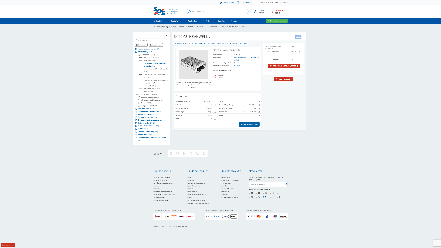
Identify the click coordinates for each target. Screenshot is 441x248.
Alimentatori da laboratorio (152, 100)
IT (265, 197)
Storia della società (159, 197)
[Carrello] (271, 11)
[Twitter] (191, 153)
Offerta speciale (226, 183)
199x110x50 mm (250, 112)
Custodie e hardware (148, 131)
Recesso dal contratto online (196, 200)
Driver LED (150, 86)
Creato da (178, 226)
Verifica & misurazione (148, 126)
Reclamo (190, 189)
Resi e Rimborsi (192, 192)
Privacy (189, 197)
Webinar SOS (225, 192)
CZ (258, 193)
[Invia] (285, 184)
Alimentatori (190, 27)
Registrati (261, 12)
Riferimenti (156, 189)
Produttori (190, 180)
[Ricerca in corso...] (189, 11)
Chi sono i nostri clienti (160, 180)
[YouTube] (177, 153)
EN (272, 193)
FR (279, 197)
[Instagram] (197, 153)
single (210, 112)
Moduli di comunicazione (149, 49)
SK (251, 193)
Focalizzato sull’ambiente (161, 200)
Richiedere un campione (277, 21)
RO (251, 197)
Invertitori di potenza (150, 97)
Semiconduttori (146, 108)
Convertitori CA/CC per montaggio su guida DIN (156, 81)
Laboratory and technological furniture (152, 138)
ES (272, 197)
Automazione (145, 134)
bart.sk (185, 226)
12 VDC (209, 108)
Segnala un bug (7, 245)
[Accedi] (255, 12)
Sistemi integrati (146, 114)
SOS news (224, 195)
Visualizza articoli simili (249, 124)
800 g (210, 115)
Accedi (261, 10)
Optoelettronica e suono (149, 111)
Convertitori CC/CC (149, 94)
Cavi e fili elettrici (146, 123)
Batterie (146, 103)
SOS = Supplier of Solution (161, 177)
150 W (210, 105)
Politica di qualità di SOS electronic (164, 195)
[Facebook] (171, 153)
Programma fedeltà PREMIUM (196, 195)
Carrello (278, 10)
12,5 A (254, 108)
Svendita (224, 186)
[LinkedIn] (184, 153)
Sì (211, 119)
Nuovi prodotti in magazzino (230, 180)
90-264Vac (252, 105)
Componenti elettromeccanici (151, 120)
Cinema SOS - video (227, 189)
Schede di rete (150, 60)
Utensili (143, 129)
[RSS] (204, 153)
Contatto (156, 186)
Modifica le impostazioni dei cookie (198, 203)
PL (258, 197)
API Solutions (225, 177)
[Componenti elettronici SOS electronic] (166, 11)
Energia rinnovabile (149, 106)
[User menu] (265, 10)
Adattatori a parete (152, 57)
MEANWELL (238, 66)
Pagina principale (171, 27)
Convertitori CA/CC (202, 27)
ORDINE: (276, 59)
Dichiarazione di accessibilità (230, 197)
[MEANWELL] (298, 36)
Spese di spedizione (193, 186)
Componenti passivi (147, 117)
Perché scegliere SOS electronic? (163, 183)
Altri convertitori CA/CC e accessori (152, 90)
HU (265, 193)
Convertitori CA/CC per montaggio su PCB (156, 75)
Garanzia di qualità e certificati (162, 192)
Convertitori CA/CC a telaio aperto (156, 70)
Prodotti (181, 27)
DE (279, 193)
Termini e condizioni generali (196, 183)
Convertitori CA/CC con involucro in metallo (223, 27)
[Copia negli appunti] (210, 36)
